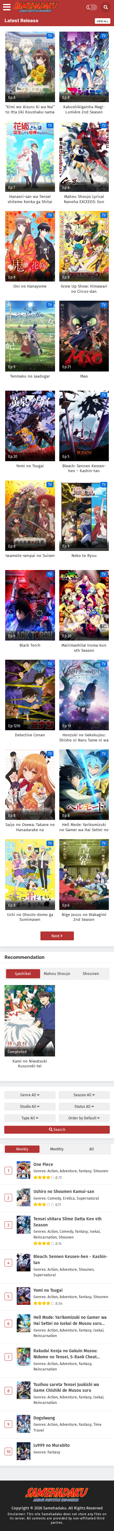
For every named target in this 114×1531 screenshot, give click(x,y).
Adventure (68, 1171)
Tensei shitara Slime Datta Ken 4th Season (67, 1222)
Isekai (95, 1231)
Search (59, 1130)
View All (103, 21)
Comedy (54, 1198)
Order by (82, 1118)
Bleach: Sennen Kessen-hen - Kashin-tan (70, 1259)
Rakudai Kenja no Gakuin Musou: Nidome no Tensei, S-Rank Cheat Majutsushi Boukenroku (65, 1354)
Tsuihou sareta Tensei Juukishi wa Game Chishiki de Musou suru (66, 1387)
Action (52, 1171)
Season (83, 1095)
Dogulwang (44, 1418)
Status (82, 1106)
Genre (28, 1095)
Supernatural (88, 1198)
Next (55, 936)
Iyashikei (23, 973)
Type (28, 1118)
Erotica (69, 1198)
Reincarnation (45, 1237)
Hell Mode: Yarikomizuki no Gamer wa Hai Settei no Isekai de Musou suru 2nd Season (70, 1320)
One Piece (43, 1164)
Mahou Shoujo (57, 973)
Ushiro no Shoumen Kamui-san (63, 1191)
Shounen (91, 973)
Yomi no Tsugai (48, 1290)
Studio (28, 1106)
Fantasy (85, 1171)
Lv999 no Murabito (51, 1445)
